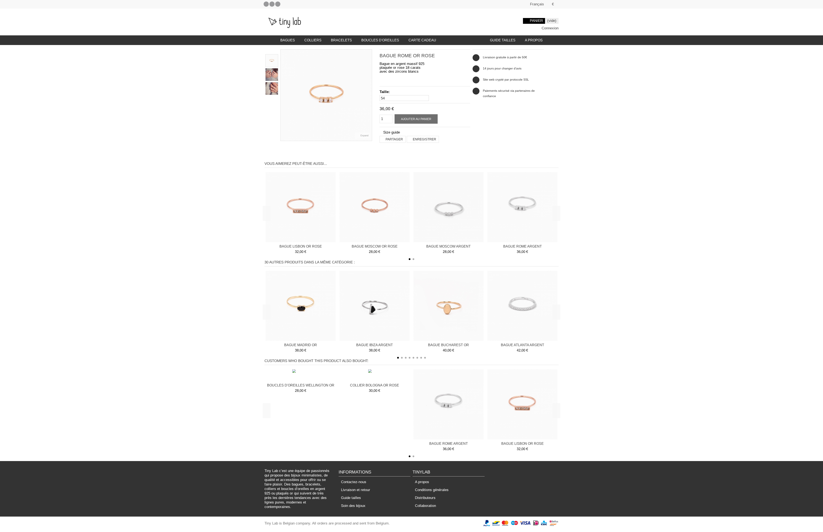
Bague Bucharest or (448, 345)
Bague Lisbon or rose (300, 246)
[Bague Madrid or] (301, 306)
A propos (422, 482)
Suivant (370, 95)
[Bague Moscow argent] (448, 207)
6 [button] (417, 358)
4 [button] (409, 358)
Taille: (385, 92)
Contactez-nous (353, 482)
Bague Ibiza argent (374, 345)
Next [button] (556, 213)
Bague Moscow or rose (375, 246)
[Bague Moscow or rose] (374, 207)
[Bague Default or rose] (272, 60)
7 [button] (421, 358)
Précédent (283, 95)
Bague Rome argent (522, 246)
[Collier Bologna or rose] (374, 375)
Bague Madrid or (300, 345)
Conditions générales (432, 490)
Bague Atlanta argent (522, 345)
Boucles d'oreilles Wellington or (300, 385)
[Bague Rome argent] (522, 207)
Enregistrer (424, 139)
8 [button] (425, 358)
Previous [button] (266, 213)
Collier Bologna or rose (374, 385)
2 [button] (413, 259)
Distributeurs (425, 498)
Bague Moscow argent (448, 246)
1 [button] (409, 259)
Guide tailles (351, 498)
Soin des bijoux (353, 506)
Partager (394, 139)
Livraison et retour (355, 490)
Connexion (550, 28)
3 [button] (406, 358)
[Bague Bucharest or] (448, 306)
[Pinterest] (272, 4)
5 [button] (413, 358)
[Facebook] (266, 4)
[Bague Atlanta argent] (522, 306)
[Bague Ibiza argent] (374, 306)
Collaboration (425, 506)
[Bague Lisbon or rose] (301, 207)
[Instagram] (277, 4)
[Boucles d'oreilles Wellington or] (300, 375)
